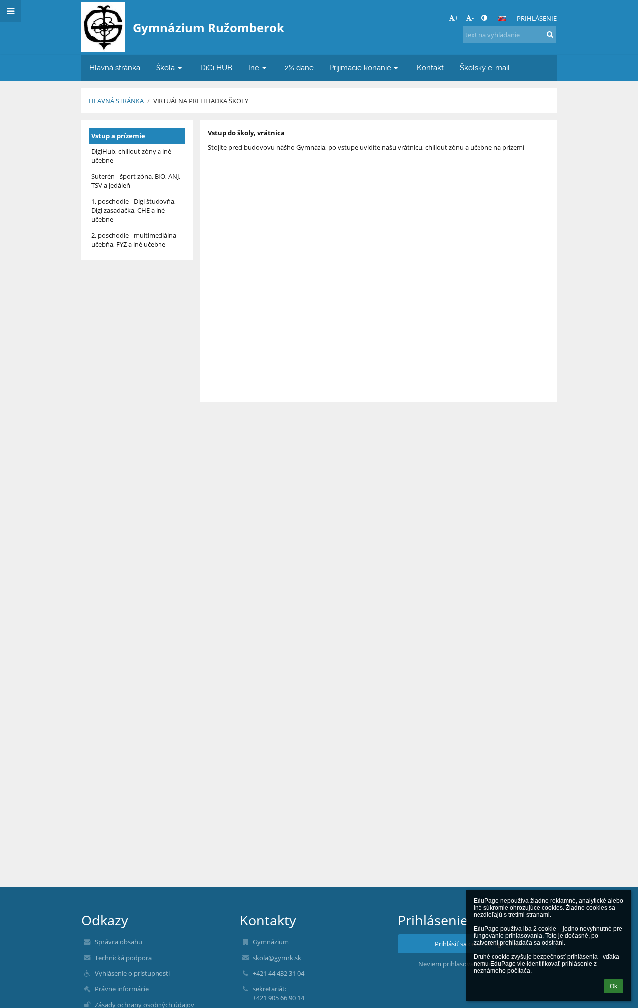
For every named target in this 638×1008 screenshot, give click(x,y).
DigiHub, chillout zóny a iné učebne (131, 156)
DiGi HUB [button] (216, 67)
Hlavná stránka (116, 100)
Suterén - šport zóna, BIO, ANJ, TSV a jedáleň (135, 181)
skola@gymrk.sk (277, 957)
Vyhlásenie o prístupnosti (132, 973)
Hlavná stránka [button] (114, 67)
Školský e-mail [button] (485, 67)
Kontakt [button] (430, 67)
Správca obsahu (118, 941)
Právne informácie (122, 988)
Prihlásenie (537, 18)
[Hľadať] (550, 34)
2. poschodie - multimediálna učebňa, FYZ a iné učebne (133, 240)
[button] (484, 18)
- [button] (473, 17)
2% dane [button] (299, 67)
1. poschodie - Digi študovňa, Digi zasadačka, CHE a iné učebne (133, 210)
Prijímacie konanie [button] (360, 67)
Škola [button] (165, 67)
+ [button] (456, 17)
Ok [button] (613, 986)
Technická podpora (123, 957)
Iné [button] (253, 67)
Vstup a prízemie (118, 135)
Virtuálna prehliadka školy (200, 100)
